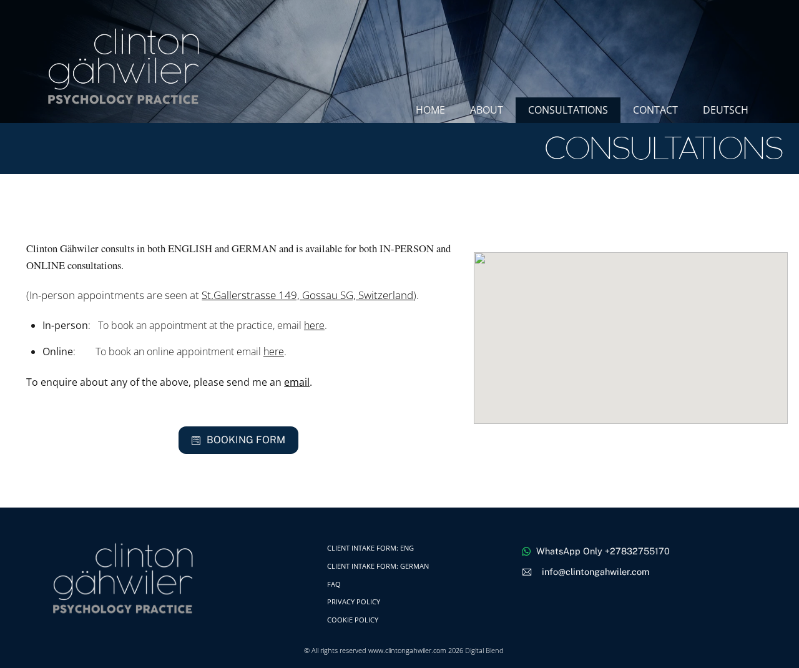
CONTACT (655, 110)
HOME (430, 110)
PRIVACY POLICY (353, 601)
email (297, 382)
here (314, 325)
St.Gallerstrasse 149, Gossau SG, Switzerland (307, 295)
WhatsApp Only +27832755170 (603, 551)
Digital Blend (484, 650)
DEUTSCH (725, 110)
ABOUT (486, 110)
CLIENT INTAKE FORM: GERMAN (378, 566)
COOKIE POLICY (352, 619)
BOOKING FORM (246, 440)
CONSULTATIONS (568, 110)
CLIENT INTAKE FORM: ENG (370, 548)
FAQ (334, 584)
